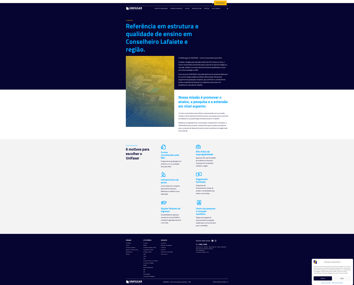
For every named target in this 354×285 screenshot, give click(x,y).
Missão (145, 245)
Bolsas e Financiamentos (132, 250)
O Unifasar (128, 243)
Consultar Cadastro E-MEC (149, 247)
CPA (144, 258)
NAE (144, 270)
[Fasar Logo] (134, 8)
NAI (144, 272)
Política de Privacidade (337, 283)
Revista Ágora (146, 274)
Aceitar (323, 278)
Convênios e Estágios (148, 263)
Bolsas (187, 8)
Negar (342, 278)
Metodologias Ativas (148, 267)
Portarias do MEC (147, 252)
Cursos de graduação (161, 8)
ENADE (145, 265)
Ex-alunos (163, 250)
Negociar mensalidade (166, 245)
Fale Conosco (216, 8)
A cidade (145, 243)
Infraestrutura (197, 8)
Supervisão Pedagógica (149, 276)
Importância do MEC (148, 250)
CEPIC (144, 256)
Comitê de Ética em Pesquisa (150, 261)
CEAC (144, 254)
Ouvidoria (163, 247)
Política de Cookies (326, 283)
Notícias (206, 8)
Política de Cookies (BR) (167, 252)
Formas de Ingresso (176, 8)
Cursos (127, 245)
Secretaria (163, 243)
